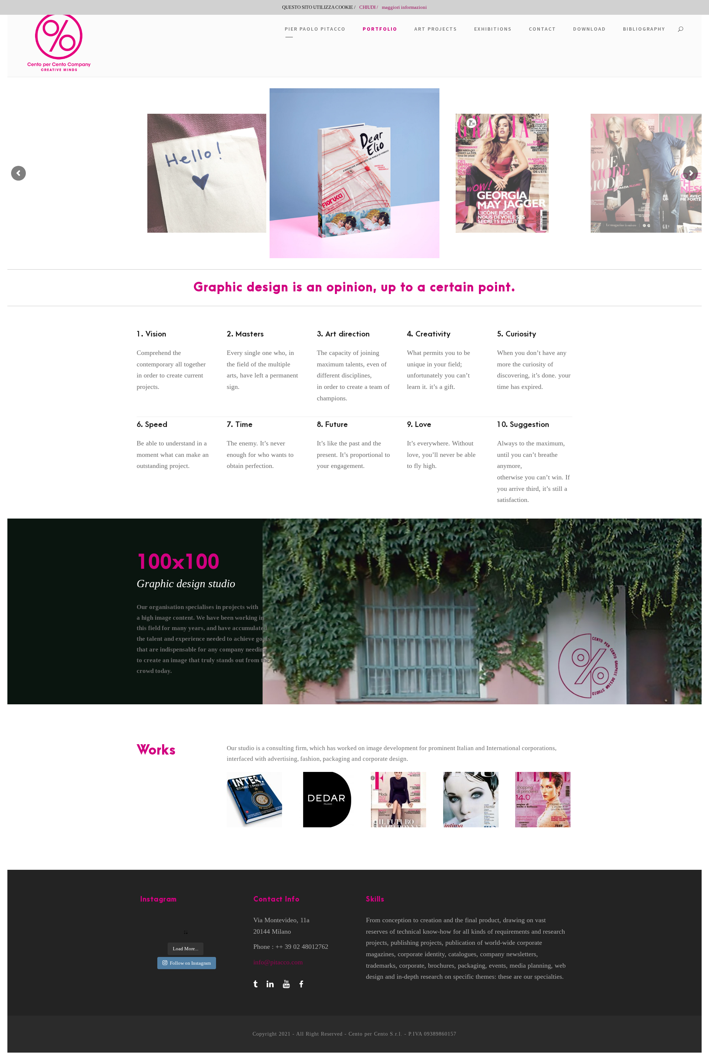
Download (589, 28)
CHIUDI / (368, 7)
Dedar (327, 799)
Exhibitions (493, 28)
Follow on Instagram (190, 963)
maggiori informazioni (404, 7)
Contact (542, 28)
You (471, 799)
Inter (255, 799)
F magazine (399, 799)
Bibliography (644, 28)
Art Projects (435, 28)
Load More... (185, 948)
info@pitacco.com (278, 962)
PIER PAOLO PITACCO (315, 28)
